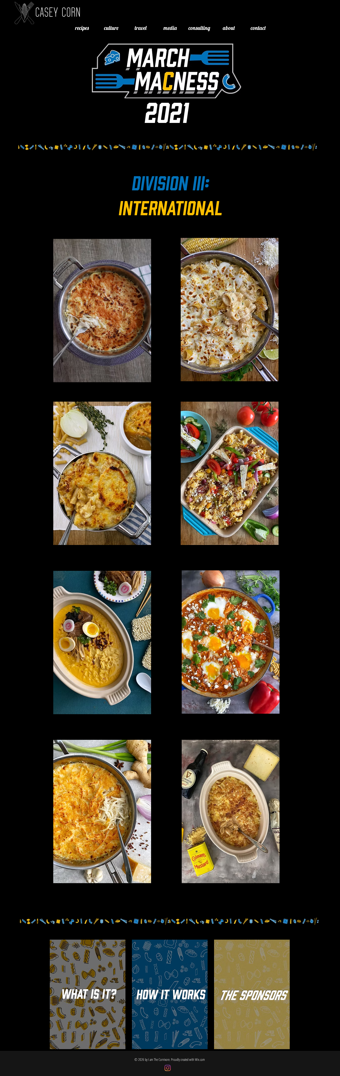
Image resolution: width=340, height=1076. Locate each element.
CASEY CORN (58, 11)
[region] (102, 311)
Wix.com (200, 1059)
